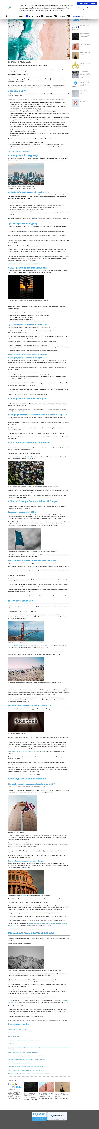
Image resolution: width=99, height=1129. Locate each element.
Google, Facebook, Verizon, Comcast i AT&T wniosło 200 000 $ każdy (23, 751)
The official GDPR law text (14, 1036)
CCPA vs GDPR (11, 1043)
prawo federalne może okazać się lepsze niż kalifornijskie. (46, 913)
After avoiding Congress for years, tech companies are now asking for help (25, 1070)
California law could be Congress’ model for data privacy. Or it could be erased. (26, 1066)
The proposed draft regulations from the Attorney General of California (24, 1040)
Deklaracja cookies (57, 1124)
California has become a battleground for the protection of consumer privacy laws (27, 1056)
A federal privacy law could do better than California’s (20, 1063)
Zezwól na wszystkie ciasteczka (87, 3)
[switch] (41, 16)
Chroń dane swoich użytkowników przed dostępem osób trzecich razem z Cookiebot (27, 354)
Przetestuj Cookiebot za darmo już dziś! (17, 1029)
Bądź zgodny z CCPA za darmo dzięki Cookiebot (19, 151)
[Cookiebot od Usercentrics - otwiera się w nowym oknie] (9, 16)
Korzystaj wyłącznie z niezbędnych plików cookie (87, 8)
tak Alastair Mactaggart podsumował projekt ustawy (51, 651)
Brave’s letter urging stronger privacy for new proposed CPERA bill (23, 1052)
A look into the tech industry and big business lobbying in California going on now (26, 1059)
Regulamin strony (48, 1124)
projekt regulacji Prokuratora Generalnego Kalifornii (23, 456)
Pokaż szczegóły (77, 16)
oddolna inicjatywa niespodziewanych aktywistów (41, 615)
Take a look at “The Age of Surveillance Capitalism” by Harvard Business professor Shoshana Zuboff (31, 1073)
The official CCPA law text (14, 1033)
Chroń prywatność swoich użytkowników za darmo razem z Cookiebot (24, 929)
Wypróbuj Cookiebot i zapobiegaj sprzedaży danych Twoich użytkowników (25, 263)
